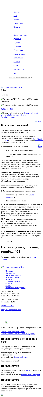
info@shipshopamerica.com (17, 115)
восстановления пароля (30, 375)
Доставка (17, 39)
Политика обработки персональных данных (18, 334)
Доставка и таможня (13, 275)
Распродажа (18, 23)
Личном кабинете (21, 357)
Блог (15, 16)
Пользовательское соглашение (13, 332)
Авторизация (19, 73)
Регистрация (10, 117)
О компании (18, 58)
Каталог (17, 12)
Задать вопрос (19, 69)
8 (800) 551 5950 (7, 109)
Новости (17, 27)
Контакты (9, 271)
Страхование (19, 50)
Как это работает (20, 35)
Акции (16, 19)
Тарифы (17, 43)
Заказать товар (19, 54)
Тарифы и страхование (14, 281)
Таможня (17, 46)
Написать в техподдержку (16, 288)
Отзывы (17, 62)
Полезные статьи (12, 277)
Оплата (16, 65)
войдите (28, 371)
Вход (3, 117)
